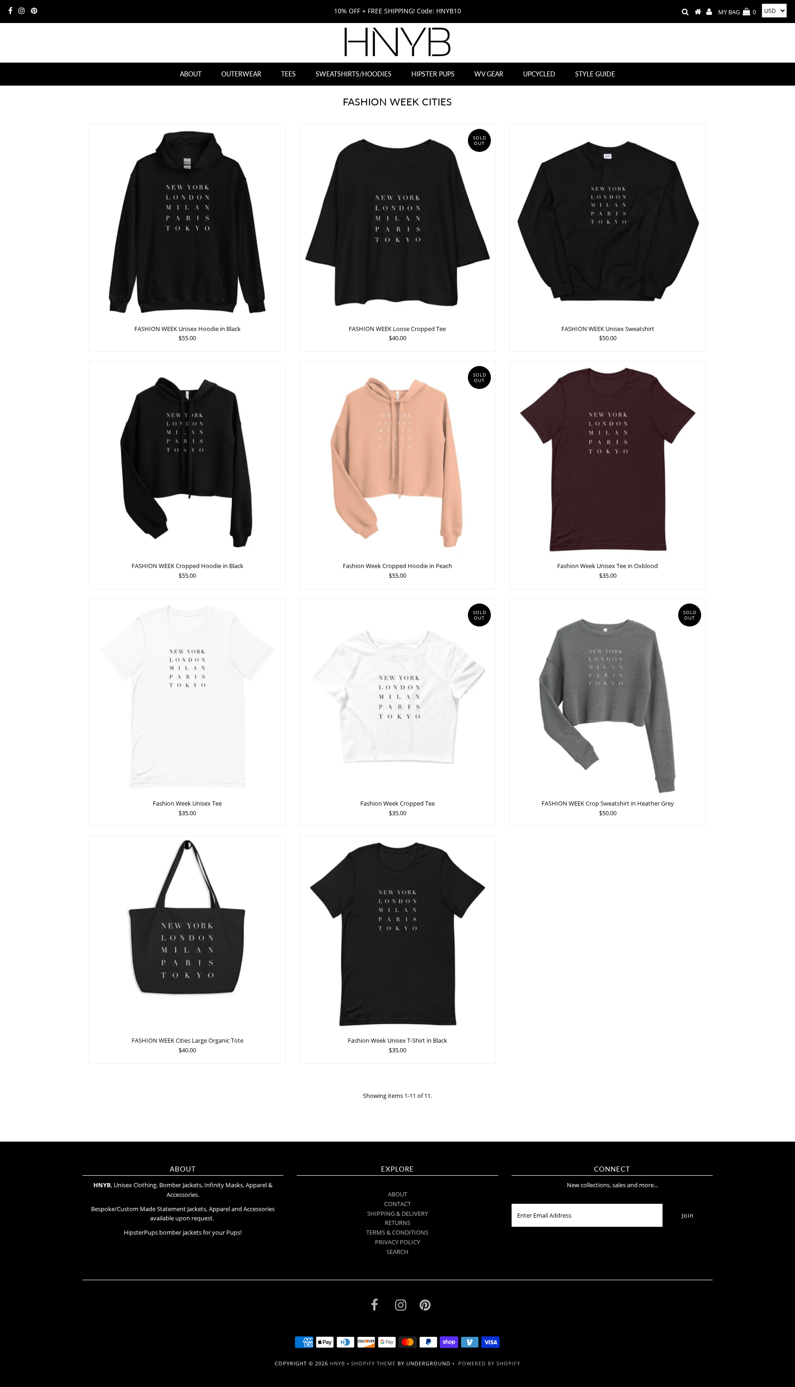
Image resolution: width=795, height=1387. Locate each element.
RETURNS (397, 1223)
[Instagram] (21, 11)
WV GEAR (488, 74)
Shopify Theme (373, 1363)
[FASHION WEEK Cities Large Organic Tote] (187, 934)
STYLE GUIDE (595, 74)
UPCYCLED (539, 74)
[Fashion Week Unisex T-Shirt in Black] (397, 934)
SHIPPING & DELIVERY (397, 1213)
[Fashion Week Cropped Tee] (397, 697)
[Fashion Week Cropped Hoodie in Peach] (397, 459)
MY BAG (737, 12)
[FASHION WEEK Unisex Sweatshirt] (608, 222)
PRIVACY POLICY (397, 1242)
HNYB (337, 1363)
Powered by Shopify (489, 1363)
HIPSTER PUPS (433, 74)
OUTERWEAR (241, 74)
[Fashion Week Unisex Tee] (187, 697)
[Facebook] (10, 11)
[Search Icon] (685, 12)
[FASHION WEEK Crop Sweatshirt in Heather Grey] (608, 697)
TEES (288, 74)
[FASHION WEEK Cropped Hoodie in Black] (187, 459)
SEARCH (397, 1252)
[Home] (698, 12)
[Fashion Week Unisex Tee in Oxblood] (608, 459)
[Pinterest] (34, 11)
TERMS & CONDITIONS (397, 1232)
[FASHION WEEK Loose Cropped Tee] (397, 222)
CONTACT (397, 1204)
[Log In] (709, 12)
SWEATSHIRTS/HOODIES (354, 74)
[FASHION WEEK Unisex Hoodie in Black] (187, 222)
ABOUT (191, 74)
